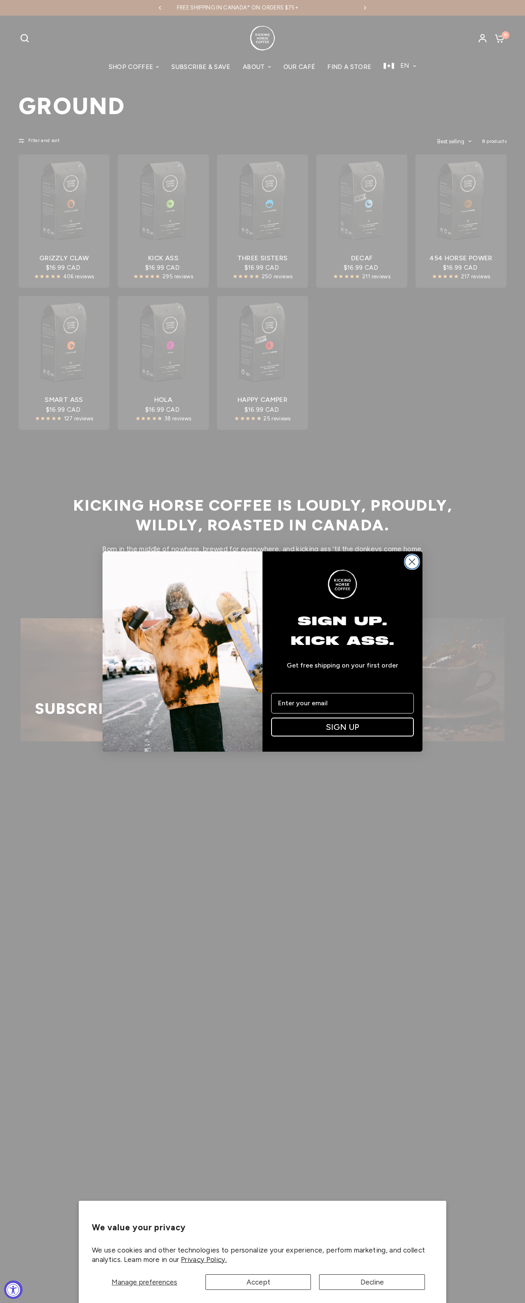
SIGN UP (342, 727)
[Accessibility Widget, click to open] (13, 1289)
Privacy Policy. (204, 1259)
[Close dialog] (412, 562)
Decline (372, 1282)
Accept (258, 1282)
